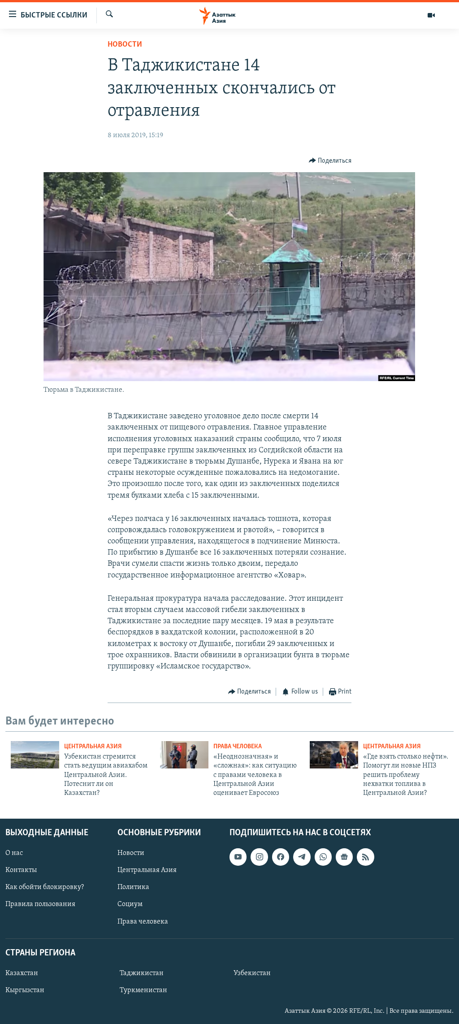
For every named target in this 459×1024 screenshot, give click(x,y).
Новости (125, 45)
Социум (130, 904)
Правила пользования (40, 904)
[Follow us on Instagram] (259, 856)
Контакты (21, 870)
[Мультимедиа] (431, 15)
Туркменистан (143, 990)
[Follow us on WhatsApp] (323, 856)
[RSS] (365, 856)
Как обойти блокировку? (44, 887)
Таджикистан (142, 973)
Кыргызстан (24, 990)
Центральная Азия (93, 746)
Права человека (237, 746)
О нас (14, 853)
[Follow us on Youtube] (238, 856)
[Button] (330, 161)
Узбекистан (252, 973)
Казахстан (21, 973)
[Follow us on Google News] (344, 856)
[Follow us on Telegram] (301, 856)
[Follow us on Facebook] (280, 856)
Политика (133, 887)
